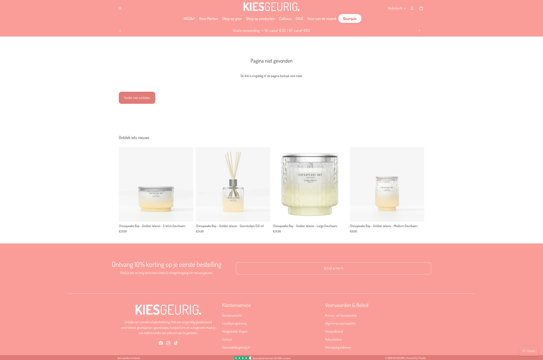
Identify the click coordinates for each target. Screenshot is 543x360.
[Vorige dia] (120, 30)
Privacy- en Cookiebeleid (341, 315)
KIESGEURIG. (399, 358)
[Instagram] (168, 343)
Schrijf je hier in (333, 268)
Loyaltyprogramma (234, 323)
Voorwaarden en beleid (128, 358)
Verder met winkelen (137, 98)
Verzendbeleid (334, 331)
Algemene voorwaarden (340, 323)
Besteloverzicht (232, 315)
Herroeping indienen (338, 347)
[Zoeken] (120, 8)
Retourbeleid (333, 339)
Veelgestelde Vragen (235, 331)
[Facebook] (160, 343)
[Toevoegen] (186, 215)
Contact (227, 339)
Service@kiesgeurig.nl (236, 347)
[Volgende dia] (419, 30)
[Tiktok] (175, 343)
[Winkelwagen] (421, 8)
